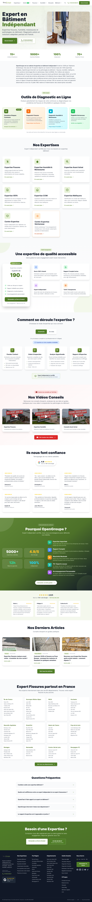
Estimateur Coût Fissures (67, 868)
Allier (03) (28, 709)
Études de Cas (65, 882)
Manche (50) (29, 755)
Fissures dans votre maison (23, 870)
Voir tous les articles (46, 671)
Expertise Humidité (21, 863)
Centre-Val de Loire (54, 747)
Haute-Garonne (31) (75, 703)
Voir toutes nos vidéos (46, 437)
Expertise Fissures (21, 861)
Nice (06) (50, 702)
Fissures (34, 3)
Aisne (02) (50, 737)
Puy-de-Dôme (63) (30, 715)
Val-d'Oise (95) (7, 715)
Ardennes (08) (29, 739)
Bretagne (7, 747)
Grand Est (29, 725)
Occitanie (74, 699)
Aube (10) (28, 741)
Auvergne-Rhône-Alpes (33, 699)
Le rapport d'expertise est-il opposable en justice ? (34, 814)
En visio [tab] (51, 331)
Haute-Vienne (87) (8, 741)
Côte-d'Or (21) (74, 750)
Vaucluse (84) (51, 709)
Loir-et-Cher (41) (52, 753)
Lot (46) (72, 713)
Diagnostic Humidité (66, 866)
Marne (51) (28, 731)
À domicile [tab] (41, 331)
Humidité (42, 3)
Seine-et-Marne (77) (8, 703)
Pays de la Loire (75, 725)
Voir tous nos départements (45, 764)
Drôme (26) (28, 711)
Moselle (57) (29, 735)
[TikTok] (88, 869)
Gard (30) (73, 707)
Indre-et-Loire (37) (52, 750)
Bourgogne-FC (75, 747)
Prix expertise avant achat (23, 868)
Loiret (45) (50, 751)
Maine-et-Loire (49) (75, 729)
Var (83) (50, 707)
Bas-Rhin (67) (29, 727)
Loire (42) (28, 713)
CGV (63, 892)
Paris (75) (6, 702)
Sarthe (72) (73, 733)
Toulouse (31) (74, 702)
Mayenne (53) (74, 735)
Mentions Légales (66, 889)
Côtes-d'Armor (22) (8, 755)
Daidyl (88, 899)
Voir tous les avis (54, 597)
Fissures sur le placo (22, 873)
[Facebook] (77, 869)
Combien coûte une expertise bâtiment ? (30, 785)
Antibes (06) (51, 711)
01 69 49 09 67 (74, 3)
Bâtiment (57, 3)
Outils (26, 3)
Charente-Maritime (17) (9, 733)
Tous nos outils (65, 859)
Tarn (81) (73, 709)
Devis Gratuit (84, 3)
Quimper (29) (7, 750)
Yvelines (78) (7, 705)
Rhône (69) (28, 705)
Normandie (29, 747)
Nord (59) (50, 729)
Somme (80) (51, 735)
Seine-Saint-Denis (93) (9, 711)
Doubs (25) (73, 751)
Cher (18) (50, 757)
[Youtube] (85, 869)
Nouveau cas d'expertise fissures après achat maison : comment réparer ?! (75, 658)
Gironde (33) (7, 729)
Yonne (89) (73, 755)
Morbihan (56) (7, 757)
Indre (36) (50, 755)
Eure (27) (28, 753)
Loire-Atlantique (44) (75, 727)
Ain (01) (28, 707)
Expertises (17, 3)
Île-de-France (8, 699)
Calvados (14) (29, 751)
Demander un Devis (83, 864)
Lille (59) (50, 727)
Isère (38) (28, 703)
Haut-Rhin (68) (29, 729)
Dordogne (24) (7, 735)
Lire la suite (7, 661)
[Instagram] (82, 869)
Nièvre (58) (73, 757)
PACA (50, 699)
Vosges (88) (29, 737)
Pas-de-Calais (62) (52, 733)
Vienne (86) (6, 739)
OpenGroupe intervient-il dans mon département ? (33, 807)
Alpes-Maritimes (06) (53, 703)
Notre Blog (64, 887)
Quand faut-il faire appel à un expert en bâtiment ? (33, 799)
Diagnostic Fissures (66, 863)
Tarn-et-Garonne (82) (76, 711)
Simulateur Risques (66, 861)
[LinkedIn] (80, 869)
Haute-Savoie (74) (30, 718)
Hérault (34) (73, 705)
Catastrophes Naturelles (23, 866)
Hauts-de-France (53, 725)
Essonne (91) (7, 707)
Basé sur (47, 463)
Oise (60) (50, 731)
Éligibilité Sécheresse (67, 870)
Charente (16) (7, 731)
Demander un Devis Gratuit (16, 299)
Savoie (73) (28, 717)
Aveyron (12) (74, 715)
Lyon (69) (28, 702)
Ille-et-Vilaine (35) (8, 753)
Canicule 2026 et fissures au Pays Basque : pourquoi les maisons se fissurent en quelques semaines (46, 658)
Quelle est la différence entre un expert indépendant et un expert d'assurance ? (42, 792)
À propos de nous (66, 880)
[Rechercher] (65, 3)
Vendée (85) (73, 731)
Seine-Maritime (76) (30, 750)
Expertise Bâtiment (21, 859)
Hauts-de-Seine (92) (8, 709)
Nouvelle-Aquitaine (10, 725)
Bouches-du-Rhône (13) (54, 705)
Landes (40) (7, 737)
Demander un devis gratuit (44, 582)
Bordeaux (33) (7, 727)
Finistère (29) (7, 751)
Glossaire (50, 3)
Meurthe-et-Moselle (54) (32, 733)
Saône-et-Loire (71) (75, 753)
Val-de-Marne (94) (8, 713)
